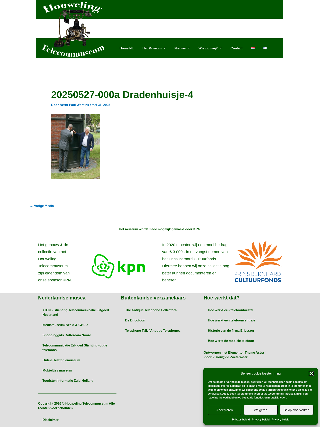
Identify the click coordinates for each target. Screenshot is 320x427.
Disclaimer (50, 420)
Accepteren (224, 410)
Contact (237, 48)
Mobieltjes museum (57, 370)
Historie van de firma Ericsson (231, 330)
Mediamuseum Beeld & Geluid (65, 325)
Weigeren (260, 410)
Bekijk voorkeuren (296, 410)
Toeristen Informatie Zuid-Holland (67, 380)
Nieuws (180, 48)
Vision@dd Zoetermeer (230, 357)
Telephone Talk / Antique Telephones (152, 330)
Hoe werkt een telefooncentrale (231, 320)
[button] (311, 373)
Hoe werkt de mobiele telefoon (231, 341)
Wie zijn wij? (208, 48)
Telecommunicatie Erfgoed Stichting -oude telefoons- (74, 347)
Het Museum (152, 48)
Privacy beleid (241, 419)
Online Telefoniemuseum (61, 360)
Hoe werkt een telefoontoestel (230, 310)
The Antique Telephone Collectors (151, 310)
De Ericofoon (135, 320)
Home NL (127, 48)
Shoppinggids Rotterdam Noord (66, 335)
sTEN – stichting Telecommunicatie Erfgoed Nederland (75, 312)
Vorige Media (42, 206)
